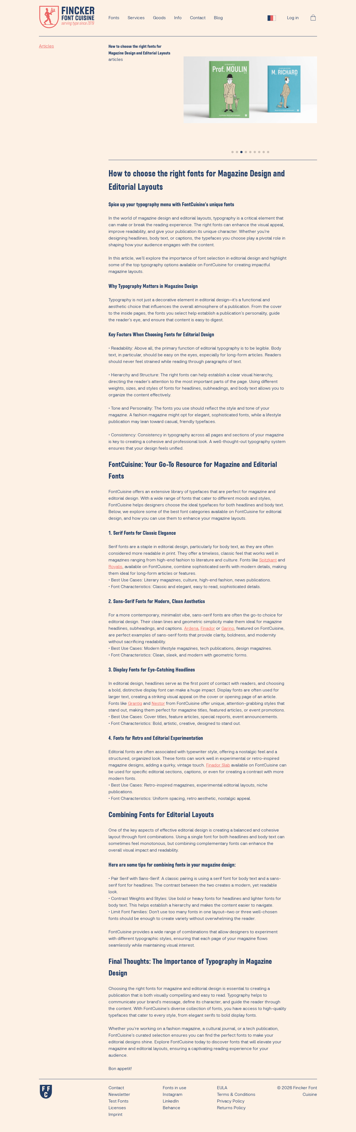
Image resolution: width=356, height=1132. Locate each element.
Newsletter (119, 1094)
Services (136, 18)
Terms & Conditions (236, 1094)
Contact (198, 18)
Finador (208, 628)
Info (178, 18)
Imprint (115, 1114)
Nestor (158, 703)
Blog (218, 18)
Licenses (117, 1108)
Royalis (115, 566)
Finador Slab (218, 765)
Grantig (135, 703)
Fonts (113, 18)
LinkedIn (171, 1101)
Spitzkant (268, 560)
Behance (171, 1108)
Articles (46, 46)
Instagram (172, 1094)
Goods (159, 18)
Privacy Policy (230, 1101)
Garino (227, 628)
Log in (293, 18)
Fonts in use (174, 1088)
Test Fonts (118, 1101)
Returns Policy (231, 1108)
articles (115, 59)
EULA (222, 1088)
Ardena (191, 628)
